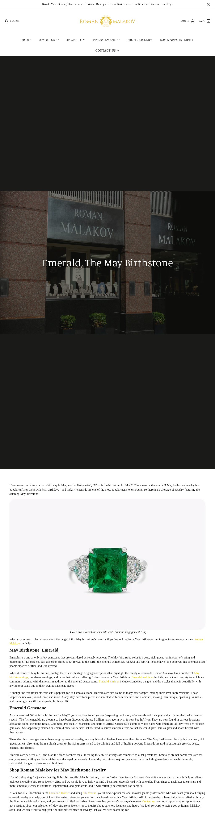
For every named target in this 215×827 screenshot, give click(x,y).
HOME (26, 39)
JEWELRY (74, 39)
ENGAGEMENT (104, 39)
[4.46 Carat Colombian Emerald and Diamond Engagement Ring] (107, 564)
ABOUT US (47, 39)
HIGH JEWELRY (139, 39)
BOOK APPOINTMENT (177, 39)
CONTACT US (105, 50)
